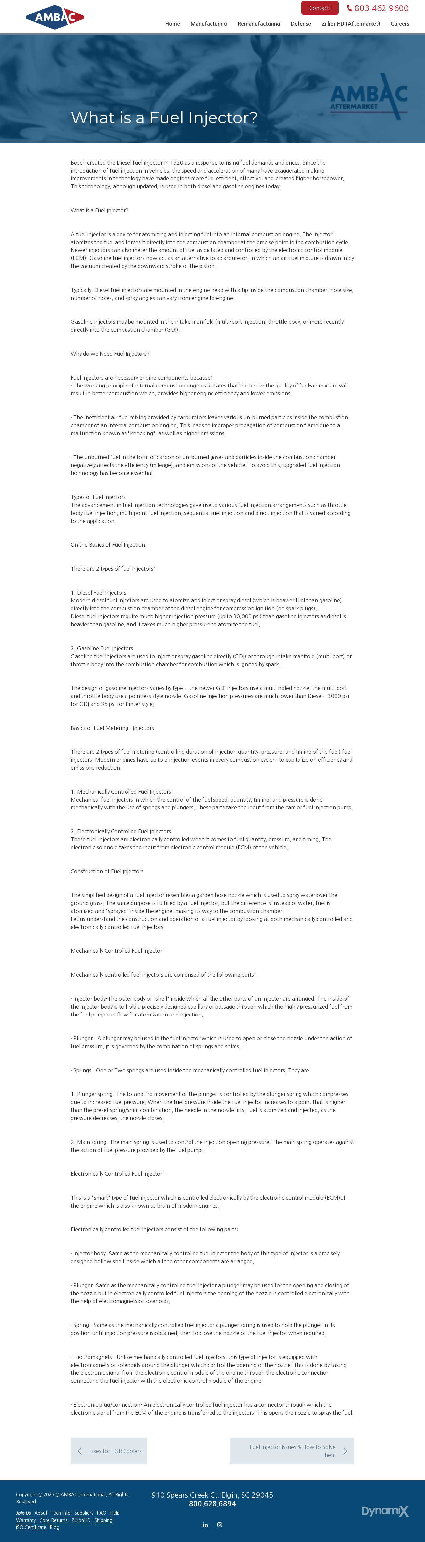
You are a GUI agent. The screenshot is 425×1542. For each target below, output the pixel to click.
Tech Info (61, 1513)
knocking (141, 433)
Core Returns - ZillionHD (65, 1520)
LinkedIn (205, 1524)
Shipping (103, 1520)
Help (115, 1513)
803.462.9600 (382, 8)
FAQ (101, 1513)
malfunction (86, 433)
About (40, 1513)
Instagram (219, 1524)
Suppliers (83, 1513)
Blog (55, 1527)
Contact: (320, 8)
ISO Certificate (31, 1527)
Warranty (26, 1520)
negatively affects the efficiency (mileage (121, 465)
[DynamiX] (385, 1511)
